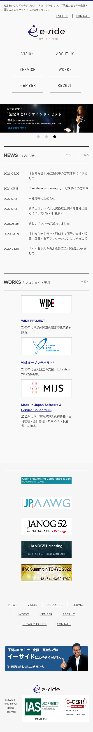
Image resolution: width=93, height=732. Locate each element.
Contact (83, 15)
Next (88, 118)
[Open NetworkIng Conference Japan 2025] (46, 487)
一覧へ (85, 155)
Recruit (65, 85)
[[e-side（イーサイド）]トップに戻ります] (46, 39)
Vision (27, 54)
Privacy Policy (35, 624)
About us (65, 54)
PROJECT (33, 321)
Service (28, 69)
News (12, 604)
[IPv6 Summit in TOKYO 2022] (46, 580)
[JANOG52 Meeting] (46, 534)
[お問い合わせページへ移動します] (46, 670)
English (62, 15)
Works (65, 69)
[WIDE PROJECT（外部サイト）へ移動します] (46, 315)
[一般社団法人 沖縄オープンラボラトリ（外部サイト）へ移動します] (46, 357)
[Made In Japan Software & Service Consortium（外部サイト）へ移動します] (46, 399)
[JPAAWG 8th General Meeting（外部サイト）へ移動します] (46, 510)
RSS (68, 155)
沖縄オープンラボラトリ (38, 363)
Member (27, 85)
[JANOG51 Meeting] (46, 557)
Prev (4, 118)
